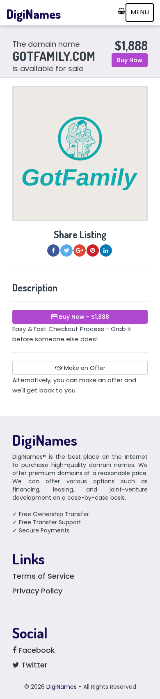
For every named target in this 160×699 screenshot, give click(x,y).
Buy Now (129, 60)
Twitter (33, 665)
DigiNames (33, 14)
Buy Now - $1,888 (83, 317)
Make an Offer (83, 368)
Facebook (35, 650)
